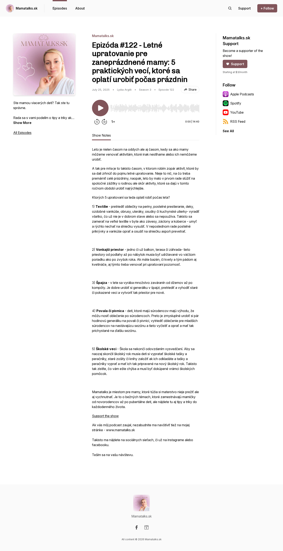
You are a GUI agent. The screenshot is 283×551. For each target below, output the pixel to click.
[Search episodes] (230, 8)
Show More (22, 123)
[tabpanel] (145, 304)
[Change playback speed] (113, 122)
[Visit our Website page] (146, 527)
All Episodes (22, 133)
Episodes (60, 8)
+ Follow (267, 8)
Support (237, 64)
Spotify (235, 103)
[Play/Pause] (100, 108)
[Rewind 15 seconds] (97, 122)
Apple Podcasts (242, 94)
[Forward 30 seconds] (104, 122)
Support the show (105, 416)
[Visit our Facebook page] (136, 527)
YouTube (237, 112)
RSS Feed (237, 121)
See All (228, 131)
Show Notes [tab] (101, 135)
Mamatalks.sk (26, 8)
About (80, 8)
